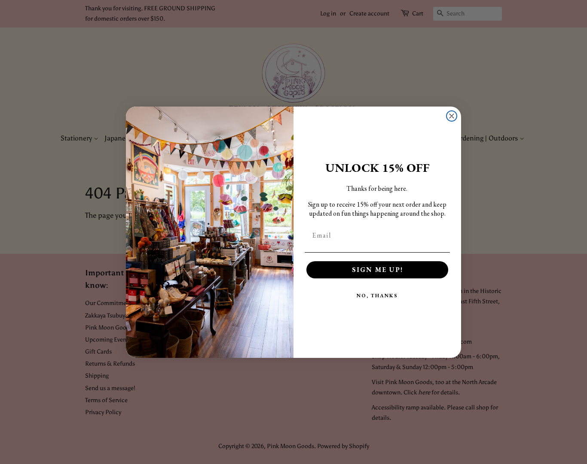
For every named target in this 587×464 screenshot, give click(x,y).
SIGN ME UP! (377, 269)
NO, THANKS (377, 295)
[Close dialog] (451, 116)
